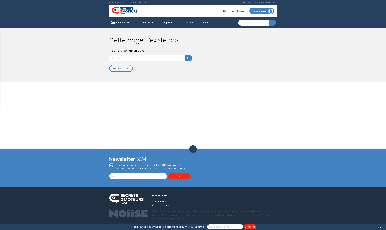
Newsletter (147, 22)
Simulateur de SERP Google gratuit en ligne (220, 57)
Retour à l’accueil (121, 68)
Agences (169, 22)
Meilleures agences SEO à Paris (179, 33)
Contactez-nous (160, 205)
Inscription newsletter (266, 2)
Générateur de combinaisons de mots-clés (219, 70)
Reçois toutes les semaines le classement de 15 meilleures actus (167, 226)
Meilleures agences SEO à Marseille (181, 71)
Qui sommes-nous (118, 2)
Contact (188, 22)
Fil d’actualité (123, 22)
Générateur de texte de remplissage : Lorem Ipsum (221, 44)
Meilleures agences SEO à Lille (179, 52)
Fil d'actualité (159, 201)
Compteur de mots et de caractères (221, 33)
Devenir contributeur (233, 11)
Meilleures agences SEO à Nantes (180, 62)
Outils (206, 22)
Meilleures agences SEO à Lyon (179, 42)
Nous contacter (138, 2)
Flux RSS (247, 2)
